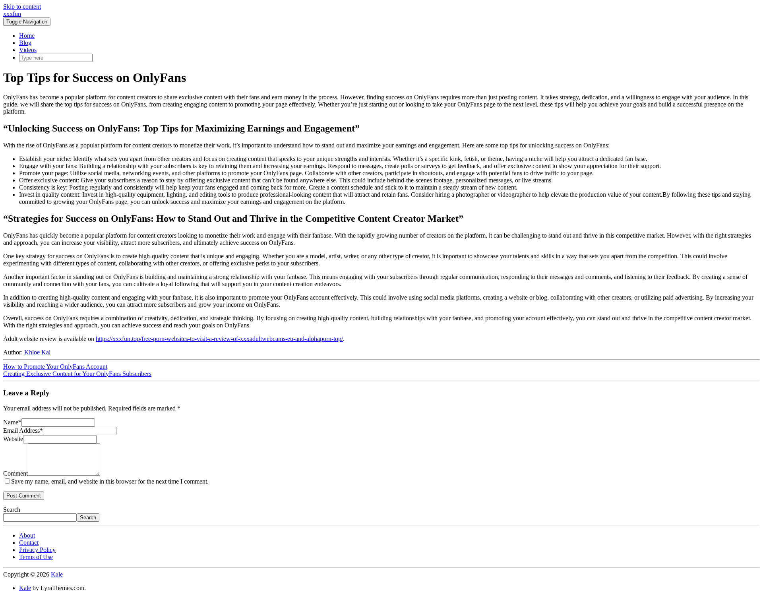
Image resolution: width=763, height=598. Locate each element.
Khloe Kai (37, 352)
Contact (29, 542)
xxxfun (12, 13)
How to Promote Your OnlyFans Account (55, 366)
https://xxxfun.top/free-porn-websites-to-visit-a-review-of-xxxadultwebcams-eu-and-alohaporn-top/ (219, 338)
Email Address (23, 430)
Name (12, 422)
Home (27, 35)
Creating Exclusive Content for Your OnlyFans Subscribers (77, 373)
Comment (15, 473)
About (27, 535)
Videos (28, 49)
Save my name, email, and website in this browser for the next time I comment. (110, 481)
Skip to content (22, 6)
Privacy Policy (37, 549)
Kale (57, 574)
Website (13, 438)
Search (11, 509)
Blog (25, 42)
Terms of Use (36, 556)
